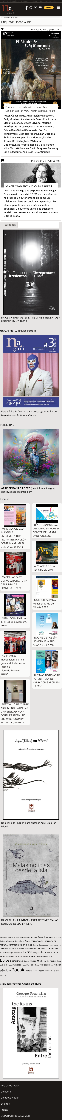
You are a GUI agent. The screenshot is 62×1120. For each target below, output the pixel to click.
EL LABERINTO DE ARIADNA (46, 948)
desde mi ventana (8, 948)
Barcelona (19, 941)
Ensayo (10, 952)
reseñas (43, 970)
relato (29, 970)
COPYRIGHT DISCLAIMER (15, 1115)
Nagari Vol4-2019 (28, 965)
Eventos (5, 1103)
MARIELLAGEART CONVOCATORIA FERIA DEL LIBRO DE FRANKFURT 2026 (14, 583)
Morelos (46, 961)
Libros (4, 960)
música (53, 961)
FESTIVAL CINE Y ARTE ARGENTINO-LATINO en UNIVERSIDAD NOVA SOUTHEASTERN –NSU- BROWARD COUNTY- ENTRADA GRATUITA (15, 713)
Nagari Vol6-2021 (54, 965)
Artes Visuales (7, 941)
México (33, 961)
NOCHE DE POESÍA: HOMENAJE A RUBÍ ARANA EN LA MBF (45, 641)
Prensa (4, 1109)
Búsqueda (10, 224)
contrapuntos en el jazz (20, 944)
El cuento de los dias (25, 949)
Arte (28, 937)
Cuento (35, 945)
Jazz (55, 952)
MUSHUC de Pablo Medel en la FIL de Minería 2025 (44, 603)
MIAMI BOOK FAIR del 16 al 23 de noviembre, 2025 (14, 622)
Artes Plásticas (55, 937)
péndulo (5, 970)
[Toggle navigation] (58, 7)
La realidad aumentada (25, 956)
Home (3, 17)
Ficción (27, 952)
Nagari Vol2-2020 (14, 965)
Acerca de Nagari (10, 1085)
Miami (40, 960)
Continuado (43, 151)
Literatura (15, 961)
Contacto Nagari (10, 1097)
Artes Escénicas (39, 937)
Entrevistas (18, 953)
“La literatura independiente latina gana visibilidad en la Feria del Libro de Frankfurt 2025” (13, 665)
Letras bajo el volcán (44, 956)
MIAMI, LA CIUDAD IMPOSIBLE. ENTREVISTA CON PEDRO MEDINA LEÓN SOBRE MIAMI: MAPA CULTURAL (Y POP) (13, 537)
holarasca (46, 952)
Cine (27, 941)
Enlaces (3, 952)
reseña (35, 971)
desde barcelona (54, 945)
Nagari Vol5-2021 (41, 965)
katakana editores (7, 956)
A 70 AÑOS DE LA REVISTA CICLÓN (44, 568)
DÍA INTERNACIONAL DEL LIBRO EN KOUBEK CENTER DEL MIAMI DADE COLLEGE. (46, 530)
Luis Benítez (24, 961)
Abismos (3, 937)
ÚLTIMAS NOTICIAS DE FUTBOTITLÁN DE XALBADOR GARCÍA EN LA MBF (46, 681)
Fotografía (36, 953)
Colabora (6, 1091)
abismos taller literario (17, 937)
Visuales (50, 971)
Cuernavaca (43, 945)
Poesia (18, 969)
